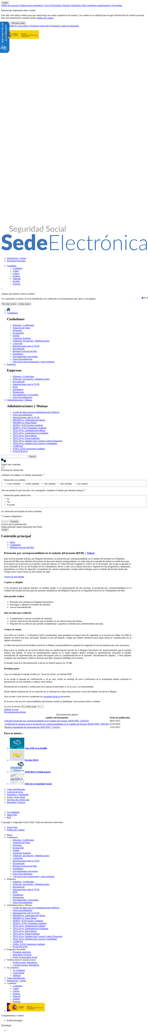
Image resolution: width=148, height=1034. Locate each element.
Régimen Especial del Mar (25, 351)
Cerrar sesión (24, 304)
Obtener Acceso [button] (11, 709)
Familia (16, 335)
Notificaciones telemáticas (31, 5)
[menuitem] (77, 258)
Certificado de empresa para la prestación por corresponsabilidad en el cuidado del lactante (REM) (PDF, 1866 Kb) (56, 724)
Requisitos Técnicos (16, 802)
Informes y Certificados (23, 325)
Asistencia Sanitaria (22, 338)
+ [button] (1, 289)
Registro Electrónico (72, 5)
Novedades (117, 5)
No (8, 502)
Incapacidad (18, 333)
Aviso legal (12, 827)
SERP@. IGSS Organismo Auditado (29, 428)
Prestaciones (18, 392)
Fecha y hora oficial (16, 797)
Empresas (11, 364)
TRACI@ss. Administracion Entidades (30, 433)
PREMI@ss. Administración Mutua (29, 420)
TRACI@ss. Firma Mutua (25, 435)
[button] (74, 462)
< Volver (90, 553)
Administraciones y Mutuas (19, 400)
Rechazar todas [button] (18, 23)
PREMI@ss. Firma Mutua (25, 422)
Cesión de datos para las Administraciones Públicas (36, 412)
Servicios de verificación (18, 799)
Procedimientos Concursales (25, 394)
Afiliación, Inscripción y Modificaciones (31, 341)
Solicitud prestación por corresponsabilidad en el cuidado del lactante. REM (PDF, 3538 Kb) (46, 721)
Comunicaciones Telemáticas (26, 965)
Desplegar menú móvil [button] (40, 26)
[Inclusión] (20, 37)
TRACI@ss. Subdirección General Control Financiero (37, 441)
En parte (11, 504)
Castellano (11, 265)
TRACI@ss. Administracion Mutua (29, 430)
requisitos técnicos (52, 696)
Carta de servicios (15, 792)
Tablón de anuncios (10, 5)
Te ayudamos (19, 970)
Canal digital (18, 973)
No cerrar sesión (9, 304)
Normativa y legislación (18, 794)
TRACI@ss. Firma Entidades (26, 438)
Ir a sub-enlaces (22, 26)
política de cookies (45, 18)
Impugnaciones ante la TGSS (26, 346)
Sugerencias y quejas (16, 258)
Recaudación (19, 348)
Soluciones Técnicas (22, 954)
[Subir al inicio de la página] (2, 807)
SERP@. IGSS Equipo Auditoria (28, 425)
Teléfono (17, 975)
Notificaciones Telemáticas (25, 962)
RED (15, 387)
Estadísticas (18, 354)
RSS (9, 817)
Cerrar (4, 530)
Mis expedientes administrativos (96, 5)
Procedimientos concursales (25, 356)
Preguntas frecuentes (16, 261)
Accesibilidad (13, 812)
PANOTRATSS (20, 451)
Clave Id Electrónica (53, 5)
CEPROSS (18, 446)
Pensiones (17, 330)
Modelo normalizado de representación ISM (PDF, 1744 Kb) (32, 727)
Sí (8, 499)
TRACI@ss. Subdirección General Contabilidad (35, 443)
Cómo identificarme (16, 789)
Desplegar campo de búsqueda (65, 26)
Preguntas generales (22, 952)
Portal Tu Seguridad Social (25, 957)
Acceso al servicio (12, 706)
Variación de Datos (21, 328)
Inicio (9, 835)
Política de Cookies (16, 830)
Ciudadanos (12, 313)
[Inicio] (74, 248)
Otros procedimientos (22, 415)
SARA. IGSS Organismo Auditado (29, 448)
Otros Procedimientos (22, 359)
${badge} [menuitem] (15, 1020)
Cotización (18, 343)
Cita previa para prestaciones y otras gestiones (33, 361)
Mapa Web (12, 815)
